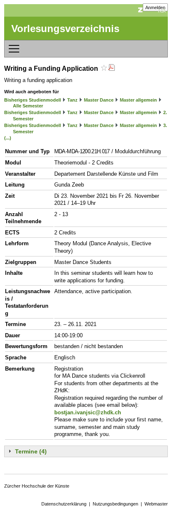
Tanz (72, 99)
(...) (7, 137)
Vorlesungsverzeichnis (65, 28)
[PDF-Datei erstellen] (111, 68)
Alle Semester (28, 105)
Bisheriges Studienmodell (32, 99)
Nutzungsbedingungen (115, 503)
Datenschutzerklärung (63, 503)
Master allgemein (138, 99)
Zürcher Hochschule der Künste (36, 485)
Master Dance (99, 99)
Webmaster (156, 503)
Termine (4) (31, 451)
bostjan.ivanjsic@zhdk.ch (87, 412)
